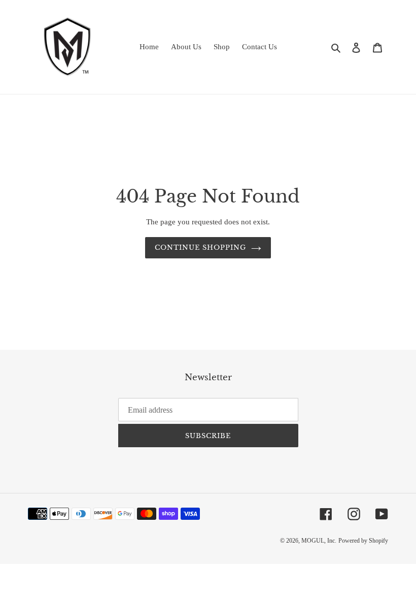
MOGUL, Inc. (318, 540)
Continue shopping (201, 247)
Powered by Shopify (363, 540)
